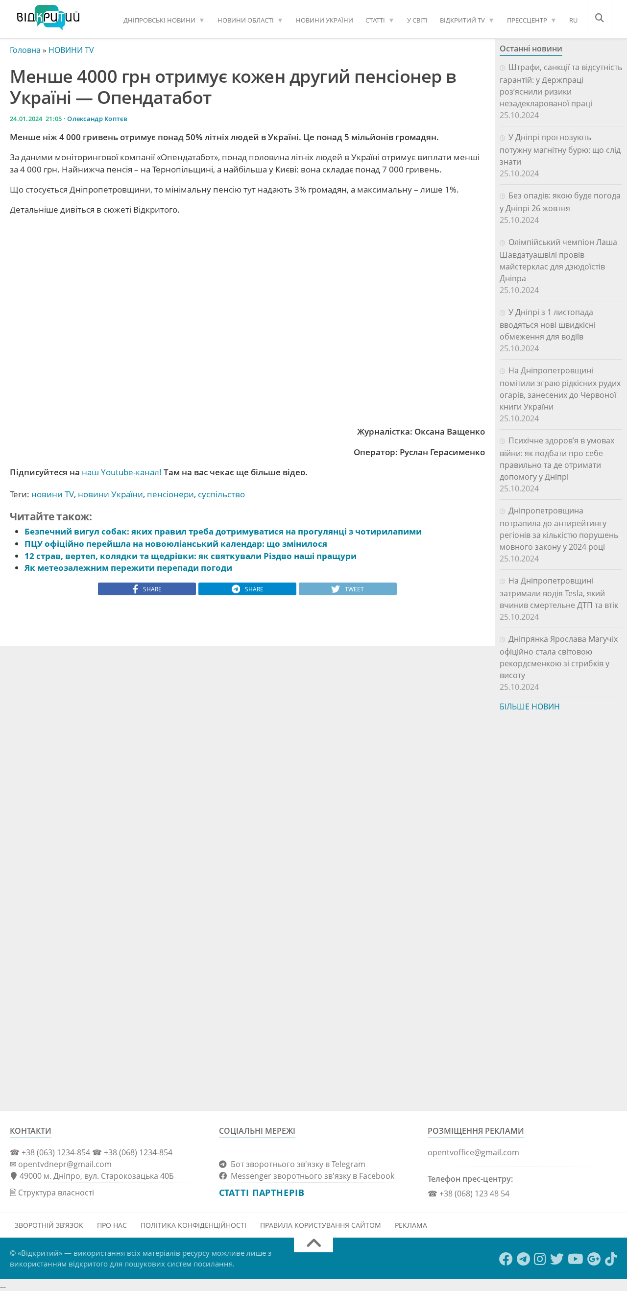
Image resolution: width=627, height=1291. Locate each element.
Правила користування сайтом (320, 1225)
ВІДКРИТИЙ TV (462, 20)
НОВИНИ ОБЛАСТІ (245, 20)
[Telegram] (523, 1259)
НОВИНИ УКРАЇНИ (324, 20)
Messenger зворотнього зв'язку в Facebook (310, 1175)
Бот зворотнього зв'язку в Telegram (296, 1164)
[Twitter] (557, 1259)
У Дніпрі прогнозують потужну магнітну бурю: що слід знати (560, 149)
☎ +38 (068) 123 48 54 (468, 1193)
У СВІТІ (417, 20)
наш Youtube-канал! (122, 472)
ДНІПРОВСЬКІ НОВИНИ (159, 20)
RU (573, 20)
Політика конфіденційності (193, 1225)
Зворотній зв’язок (49, 1225)
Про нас (112, 1225)
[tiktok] (611, 1259)
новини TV (52, 494)
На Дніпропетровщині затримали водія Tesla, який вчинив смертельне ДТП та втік (559, 592)
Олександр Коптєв (97, 118)
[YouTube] (575, 1259)
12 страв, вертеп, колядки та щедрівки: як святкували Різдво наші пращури (190, 555)
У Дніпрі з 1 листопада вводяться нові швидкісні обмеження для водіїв (548, 324)
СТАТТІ (375, 20)
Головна (25, 50)
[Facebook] (506, 1259)
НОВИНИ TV (71, 50)
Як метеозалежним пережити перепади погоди (128, 567)
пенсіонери (170, 494)
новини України (110, 494)
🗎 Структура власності (52, 1192)
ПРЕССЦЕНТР (527, 20)
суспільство (221, 494)
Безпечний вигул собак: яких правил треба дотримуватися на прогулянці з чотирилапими (223, 531)
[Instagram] (540, 1259)
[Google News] (594, 1259)
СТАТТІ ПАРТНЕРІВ (262, 1192)
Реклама (411, 1225)
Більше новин (530, 706)
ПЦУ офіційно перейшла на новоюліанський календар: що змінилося (175, 543)
